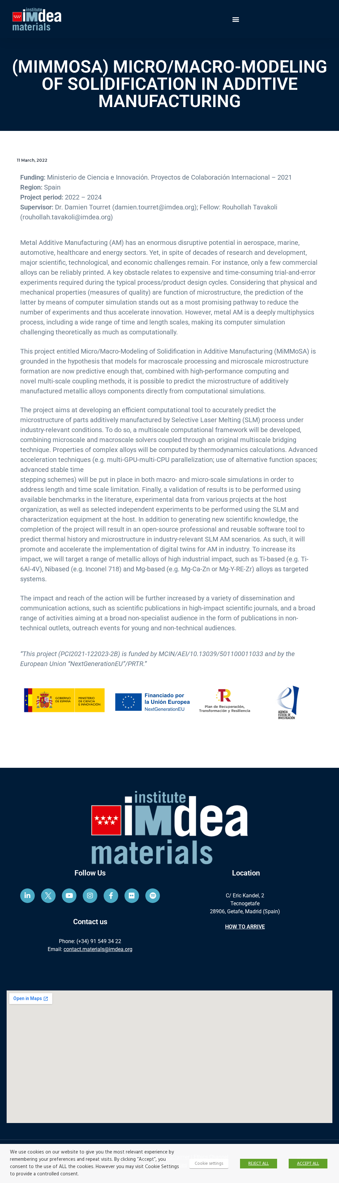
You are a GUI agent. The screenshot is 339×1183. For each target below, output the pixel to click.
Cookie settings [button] (209, 1163)
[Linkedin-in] (27, 895)
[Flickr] (131, 895)
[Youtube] (69, 895)
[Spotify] (152, 895)
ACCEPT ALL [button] (308, 1163)
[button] (235, 19)
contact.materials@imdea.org (98, 949)
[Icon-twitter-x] (48, 895)
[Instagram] (90, 895)
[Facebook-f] (111, 895)
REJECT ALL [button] (258, 1163)
